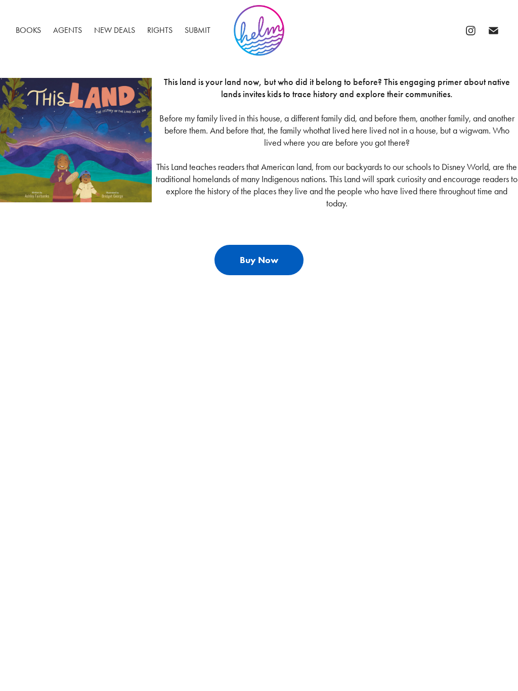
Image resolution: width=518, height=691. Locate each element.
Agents (67, 30)
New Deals (114, 30)
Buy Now (259, 260)
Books (28, 30)
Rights (159, 30)
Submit (197, 30)
